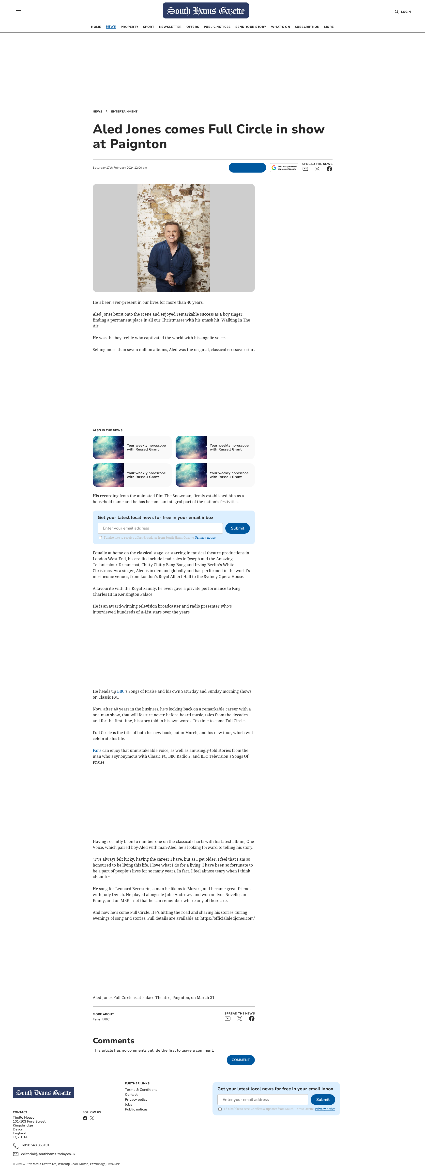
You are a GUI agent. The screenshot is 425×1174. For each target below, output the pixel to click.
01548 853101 (38, 1145)
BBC (120, 691)
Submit (237, 528)
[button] (19, 10)
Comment (241, 1060)
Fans (97, 750)
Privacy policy (136, 1099)
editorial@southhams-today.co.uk (48, 1154)
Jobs (128, 1104)
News (97, 111)
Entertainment (124, 111)
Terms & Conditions (141, 1089)
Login (406, 12)
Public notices (136, 1109)
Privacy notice (205, 537)
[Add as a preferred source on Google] (284, 167)
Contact (131, 1094)
